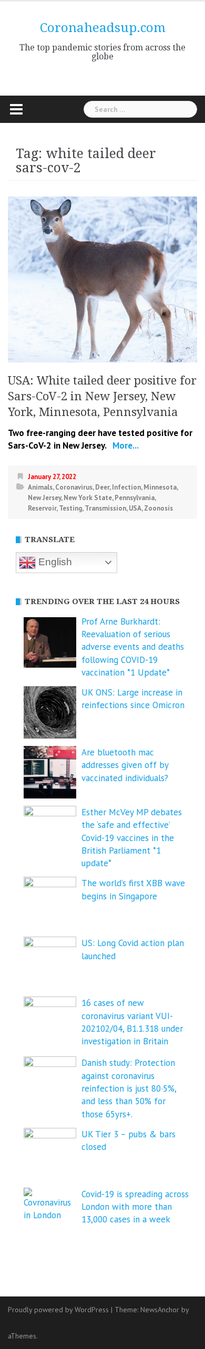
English (54, 561)
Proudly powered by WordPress (58, 1309)
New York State (88, 497)
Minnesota (160, 487)
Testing (70, 508)
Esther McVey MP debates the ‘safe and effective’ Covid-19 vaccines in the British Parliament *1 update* (131, 837)
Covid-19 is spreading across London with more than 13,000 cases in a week (135, 1207)
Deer (102, 487)
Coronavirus (74, 487)
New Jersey (44, 497)
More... (124, 445)
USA (135, 508)
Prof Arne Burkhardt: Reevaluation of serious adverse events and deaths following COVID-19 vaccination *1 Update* (132, 647)
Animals (40, 487)
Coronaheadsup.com (103, 27)
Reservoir (42, 508)
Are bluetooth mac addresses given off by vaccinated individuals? (124, 765)
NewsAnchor (159, 1309)
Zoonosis (158, 508)
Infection (126, 487)
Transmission (105, 508)
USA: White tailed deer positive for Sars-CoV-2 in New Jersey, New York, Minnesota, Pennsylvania (102, 396)
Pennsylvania (135, 497)
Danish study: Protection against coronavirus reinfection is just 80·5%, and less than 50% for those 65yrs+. (128, 1088)
